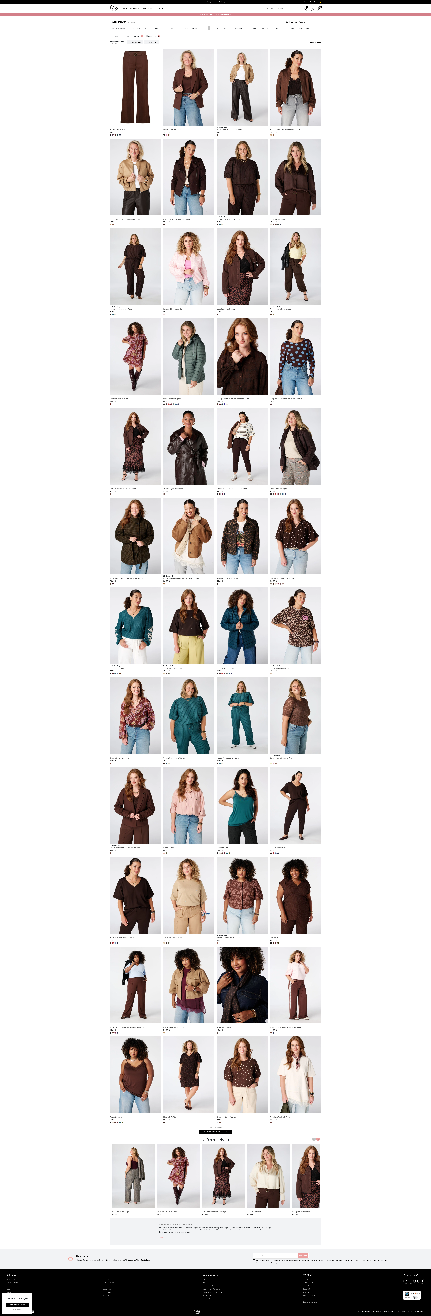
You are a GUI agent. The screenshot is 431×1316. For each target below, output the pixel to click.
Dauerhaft (306, 1289)
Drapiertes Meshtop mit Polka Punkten (286, 399)
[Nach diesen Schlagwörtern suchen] (298, 8)
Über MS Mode (308, 1286)
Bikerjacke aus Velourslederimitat (177, 219)
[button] (125, 8)
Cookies (306, 1299)
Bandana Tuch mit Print (280, 1117)
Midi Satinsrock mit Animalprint (123, 488)
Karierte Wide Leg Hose (122, 1212)
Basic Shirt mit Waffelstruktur (122, 937)
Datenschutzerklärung (269, 1263)
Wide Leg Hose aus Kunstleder (229, 129)
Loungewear (107, 1289)
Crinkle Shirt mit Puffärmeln (228, 219)
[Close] (30, 1295)
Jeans (8, 1289)
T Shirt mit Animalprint (279, 668)
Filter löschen (315, 42)
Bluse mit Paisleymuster (120, 758)
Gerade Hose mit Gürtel (120, 129)
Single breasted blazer (172, 129)
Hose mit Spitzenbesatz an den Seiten (286, 1027)
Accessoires (107, 1295)
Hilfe (204, 1279)
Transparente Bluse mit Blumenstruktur (233, 399)
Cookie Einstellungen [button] (310, 1302)
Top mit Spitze (223, 848)
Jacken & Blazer (108, 1282)
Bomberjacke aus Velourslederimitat (285, 129)
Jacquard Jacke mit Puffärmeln (229, 937)
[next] (158, 87)
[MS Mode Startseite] (114, 8)
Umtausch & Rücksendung (212, 1292)
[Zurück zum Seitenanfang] (427, 1312)
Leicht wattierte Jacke (172, 399)
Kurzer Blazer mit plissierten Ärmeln (125, 848)
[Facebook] (411, 1281)
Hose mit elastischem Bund (121, 309)
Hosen (9, 1292)
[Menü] (419, 1292)
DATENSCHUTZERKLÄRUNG (383, 1311)
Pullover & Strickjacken (111, 1286)
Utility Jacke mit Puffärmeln (174, 1027)
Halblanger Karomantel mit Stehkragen (126, 578)
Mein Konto (207, 1299)
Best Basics (11, 1279)
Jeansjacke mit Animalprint (228, 578)
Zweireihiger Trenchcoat (173, 488)
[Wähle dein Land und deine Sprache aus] (320, 1)
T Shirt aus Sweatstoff (172, 668)
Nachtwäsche (108, 1292)
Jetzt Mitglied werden (17, 1305)
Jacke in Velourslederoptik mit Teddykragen (181, 578)
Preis (127, 36)
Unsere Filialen (308, 1279)
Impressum (307, 1292)
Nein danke (17, 1310)
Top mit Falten (276, 937)
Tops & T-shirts (12, 1286)
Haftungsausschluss (310, 1295)
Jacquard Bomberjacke (172, 309)
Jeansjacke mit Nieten (226, 309)
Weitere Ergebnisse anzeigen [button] (214, 1131)
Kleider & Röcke (12, 1282)
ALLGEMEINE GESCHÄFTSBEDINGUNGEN (411, 1311)
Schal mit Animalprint (226, 1027)
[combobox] (283, 8)
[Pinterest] (421, 1281)
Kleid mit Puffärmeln (171, 1117)
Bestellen (206, 1282)
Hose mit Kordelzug (278, 848)
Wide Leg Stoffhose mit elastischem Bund (127, 1027)
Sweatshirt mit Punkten (226, 1117)
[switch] (415, 1297)
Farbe (138, 36)
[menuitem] (124, 8)
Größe (115, 36)
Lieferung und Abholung (211, 1289)
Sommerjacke (169, 848)
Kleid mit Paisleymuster (119, 399)
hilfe (307, 2)
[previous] (111, 87)
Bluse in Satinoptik (278, 219)
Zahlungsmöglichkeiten (211, 1286)
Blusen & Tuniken (109, 1279)
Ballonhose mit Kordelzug (280, 309)
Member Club (308, 1282)
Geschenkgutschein (210, 1295)
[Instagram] (416, 1281)
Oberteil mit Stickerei (118, 668)
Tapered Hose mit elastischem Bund (232, 488)
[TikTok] (405, 1281)
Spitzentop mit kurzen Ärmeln (282, 758)
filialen (314, 2)
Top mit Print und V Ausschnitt (282, 578)
